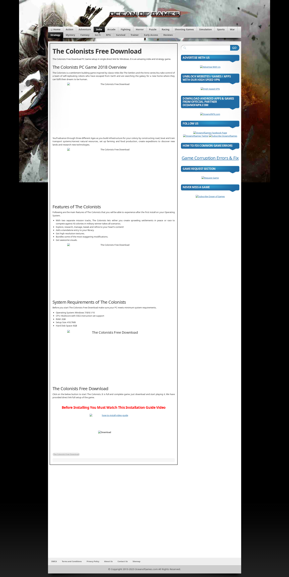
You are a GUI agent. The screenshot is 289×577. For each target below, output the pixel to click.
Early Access (151, 35)
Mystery (70, 35)
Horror (140, 29)
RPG (108, 35)
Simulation (205, 29)
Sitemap (136, 561)
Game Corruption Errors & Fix (210, 158)
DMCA (54, 561)
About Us (108, 561)
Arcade (111, 29)
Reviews (168, 35)
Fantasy (84, 35)
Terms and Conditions (72, 561)
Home (56, 29)
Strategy (55, 35)
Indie (99, 29)
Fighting (125, 29)
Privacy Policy (93, 561)
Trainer (135, 35)
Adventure (85, 29)
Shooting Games (184, 29)
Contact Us (123, 561)
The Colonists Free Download (66, 454)
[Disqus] (114, 513)
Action (69, 29)
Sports (221, 29)
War (232, 29)
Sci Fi (98, 35)
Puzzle (152, 29)
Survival (120, 35)
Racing (165, 29)
